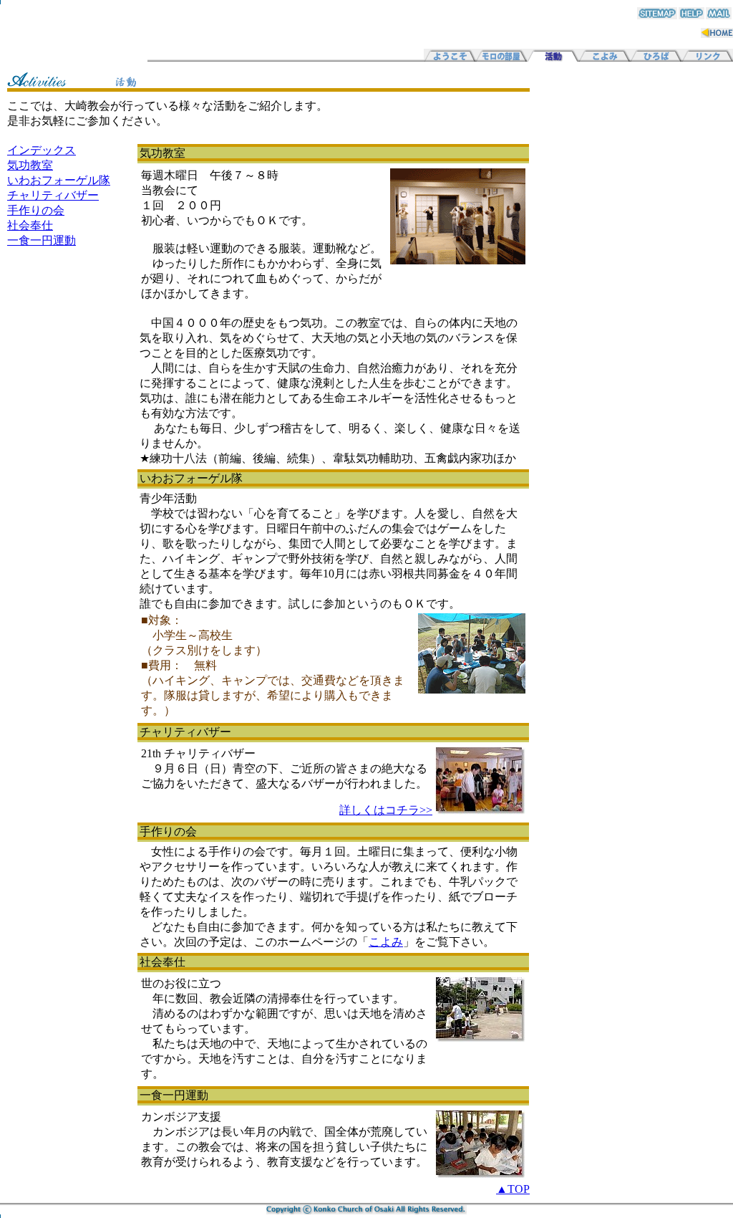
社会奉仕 (30, 225)
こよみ (386, 942)
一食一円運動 (41, 240)
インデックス (41, 150)
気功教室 (30, 165)
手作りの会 (35, 210)
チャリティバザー (53, 195)
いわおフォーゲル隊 (58, 180)
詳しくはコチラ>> (385, 810)
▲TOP (513, 1189)
